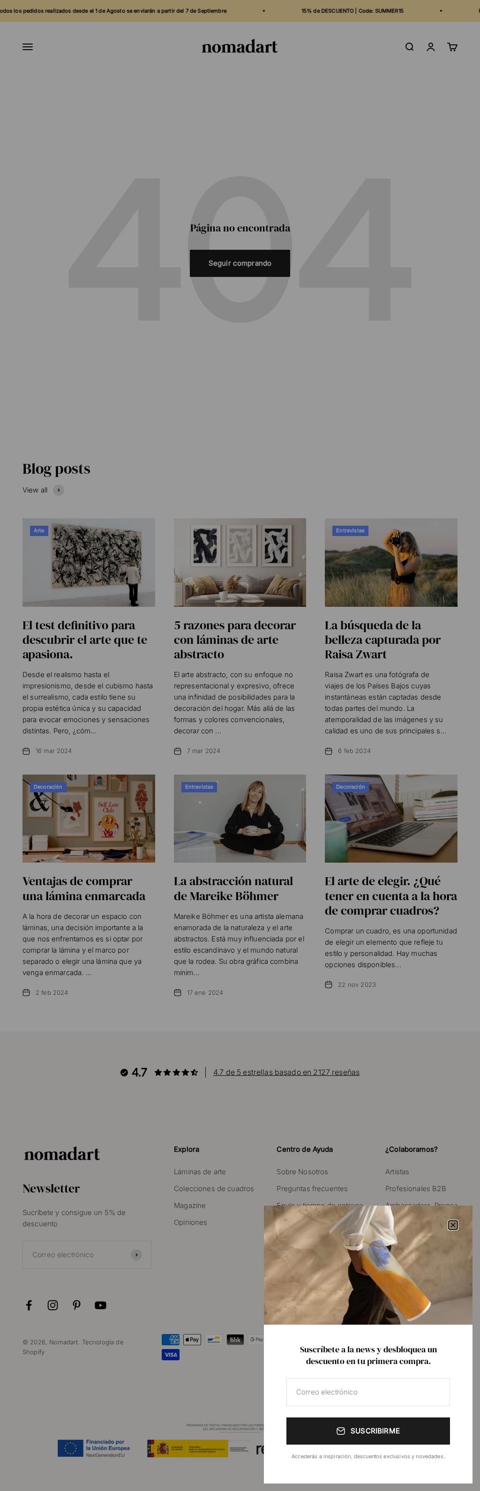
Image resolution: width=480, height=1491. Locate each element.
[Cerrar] (453, 1225)
